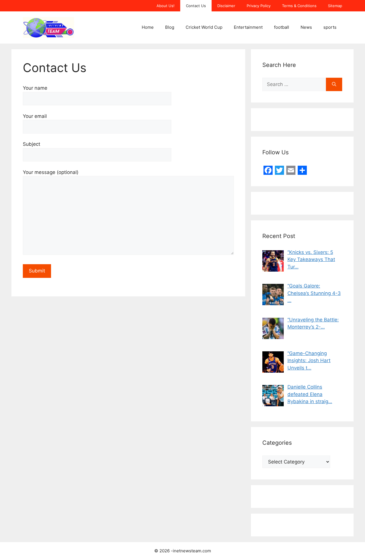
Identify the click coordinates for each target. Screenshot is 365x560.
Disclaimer (226, 5)
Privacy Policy (259, 5)
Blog (169, 27)
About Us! (166, 5)
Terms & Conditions (299, 5)
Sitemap (335, 5)
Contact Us (196, 5)
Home (148, 27)
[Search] (334, 84)
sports (329, 27)
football (281, 27)
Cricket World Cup (204, 27)
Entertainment (248, 27)
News (306, 27)
